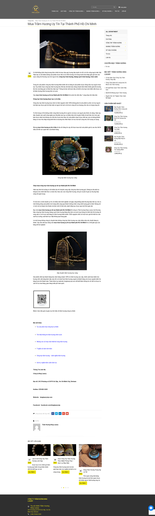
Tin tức (117, 11)
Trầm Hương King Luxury (50, 425)
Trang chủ (54, 11)
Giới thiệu (64, 11)
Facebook (52, 413)
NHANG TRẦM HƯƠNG (92, 11)
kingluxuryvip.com (46, 397)
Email (67, 413)
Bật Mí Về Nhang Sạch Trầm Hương (116, 93)
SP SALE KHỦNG (106, 11)
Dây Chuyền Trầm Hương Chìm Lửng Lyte (120, 108)
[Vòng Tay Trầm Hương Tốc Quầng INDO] (108, 149)
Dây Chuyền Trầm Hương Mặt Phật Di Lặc (119, 138)
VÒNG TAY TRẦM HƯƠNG (76, 11)
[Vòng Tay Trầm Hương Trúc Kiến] (108, 129)
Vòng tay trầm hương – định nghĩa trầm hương (51, 355)
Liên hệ (124, 11)
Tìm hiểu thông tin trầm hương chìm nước (49, 335)
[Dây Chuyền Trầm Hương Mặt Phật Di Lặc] (108, 138)
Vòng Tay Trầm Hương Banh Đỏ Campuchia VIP (120, 118)
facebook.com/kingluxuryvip (50, 405)
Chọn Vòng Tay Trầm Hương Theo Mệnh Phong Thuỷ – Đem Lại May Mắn (66, 461)
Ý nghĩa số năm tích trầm (44, 348)
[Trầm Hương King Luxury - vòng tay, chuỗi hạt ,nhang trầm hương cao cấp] (36, 9)
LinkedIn (60, 413)
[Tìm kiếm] (114, 7)
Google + (63, 413)
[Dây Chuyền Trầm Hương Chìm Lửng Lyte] (108, 109)
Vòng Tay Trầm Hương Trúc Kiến (120, 128)
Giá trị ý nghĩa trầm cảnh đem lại (47, 362)
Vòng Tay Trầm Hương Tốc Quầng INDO (120, 149)
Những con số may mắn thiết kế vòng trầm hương (52, 342)
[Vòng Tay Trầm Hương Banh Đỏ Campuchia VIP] (108, 118)
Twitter (56, 413)
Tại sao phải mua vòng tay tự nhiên (47, 327)
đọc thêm (31, 472)
